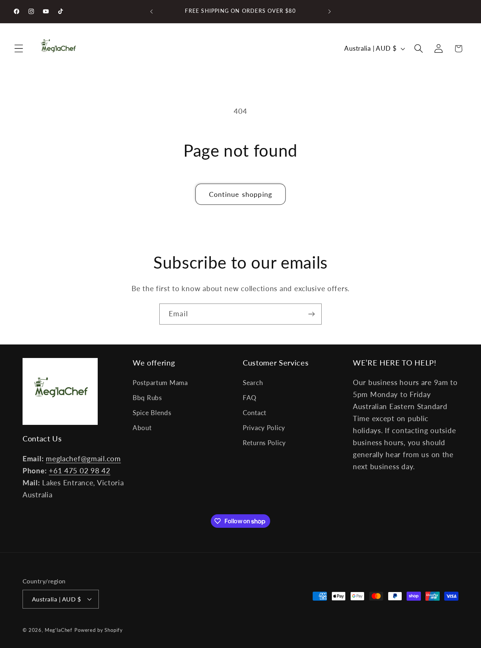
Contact (254, 413)
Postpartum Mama (160, 383)
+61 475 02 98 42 (79, 470)
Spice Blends (152, 413)
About (142, 428)
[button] (19, 49)
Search (253, 383)
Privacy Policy (264, 428)
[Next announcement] (329, 11)
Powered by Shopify (98, 630)
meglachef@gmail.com (83, 458)
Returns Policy (264, 443)
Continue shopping (240, 194)
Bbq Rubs (147, 398)
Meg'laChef (59, 630)
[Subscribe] (311, 314)
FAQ (250, 398)
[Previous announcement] (151, 11)
